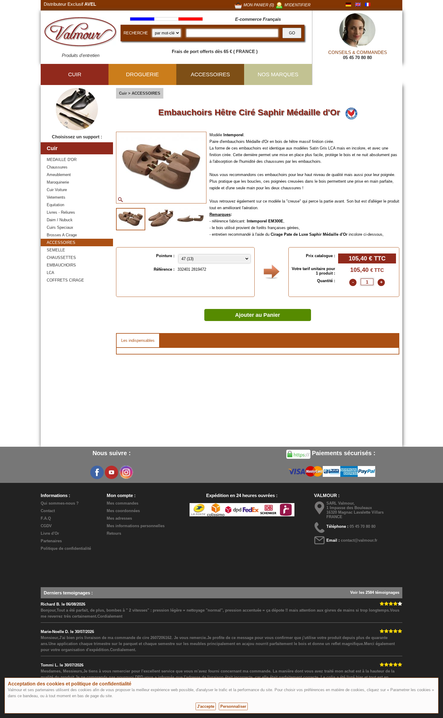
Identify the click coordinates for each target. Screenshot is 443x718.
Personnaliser (233, 706)
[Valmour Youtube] (111, 472)
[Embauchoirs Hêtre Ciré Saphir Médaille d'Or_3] (190, 218)
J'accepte (205, 706)
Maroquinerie (58, 182)
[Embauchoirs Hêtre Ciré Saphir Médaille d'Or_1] (130, 219)
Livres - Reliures (61, 212)
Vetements (56, 197)
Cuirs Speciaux (60, 227)
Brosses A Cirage (62, 235)
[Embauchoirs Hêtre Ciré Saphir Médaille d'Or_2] (161, 218)
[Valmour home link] (81, 33)
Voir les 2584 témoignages (374, 592)
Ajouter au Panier (257, 315)
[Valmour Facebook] (97, 472)
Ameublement (59, 174)
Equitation (55, 205)
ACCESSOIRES (61, 242)
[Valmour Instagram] (126, 472)
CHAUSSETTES (61, 257)
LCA (50, 272)
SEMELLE (56, 250)
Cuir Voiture (57, 189)
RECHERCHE (136, 33)
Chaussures (57, 167)
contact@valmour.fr (359, 540)
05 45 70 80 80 (357, 57)
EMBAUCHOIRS (61, 265)
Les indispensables (138, 340)
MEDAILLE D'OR (62, 159)
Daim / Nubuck (60, 220)
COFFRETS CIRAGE (65, 280)
